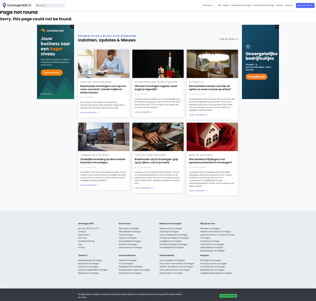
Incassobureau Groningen (212, 266)
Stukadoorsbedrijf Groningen (173, 244)
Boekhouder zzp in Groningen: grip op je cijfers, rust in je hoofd (156, 160)
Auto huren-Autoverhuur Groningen (176, 263)
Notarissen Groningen (88, 263)
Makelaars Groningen (88, 273)
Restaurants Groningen (170, 228)
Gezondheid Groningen (130, 241)
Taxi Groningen (126, 234)
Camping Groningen (210, 241)
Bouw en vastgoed (200, 155)
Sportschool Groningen (130, 273)
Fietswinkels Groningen (130, 231)
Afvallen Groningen (128, 244)
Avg (80, 244)
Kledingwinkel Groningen (131, 266)
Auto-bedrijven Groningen (172, 260)
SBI (219, 5)
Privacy (81, 247)
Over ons (82, 237)
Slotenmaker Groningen (171, 273)
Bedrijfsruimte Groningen (212, 269)
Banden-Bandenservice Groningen (176, 266)
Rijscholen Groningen (129, 228)
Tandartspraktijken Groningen (174, 237)
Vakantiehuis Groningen (211, 247)
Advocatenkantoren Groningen (174, 269)
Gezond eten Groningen (130, 247)
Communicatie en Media (94, 155)
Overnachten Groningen (212, 244)
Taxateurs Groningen (88, 266)
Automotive (196, 82)
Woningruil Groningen (210, 260)
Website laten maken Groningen (134, 269)
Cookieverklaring (86, 241)
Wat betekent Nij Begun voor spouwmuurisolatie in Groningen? (210, 160)
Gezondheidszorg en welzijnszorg (156, 82)
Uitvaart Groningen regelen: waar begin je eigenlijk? (156, 87)
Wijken (226, 5)
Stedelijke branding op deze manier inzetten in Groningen (103, 160)
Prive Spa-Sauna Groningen (213, 263)
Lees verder (88, 112)
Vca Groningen (126, 263)
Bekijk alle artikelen (228, 39)
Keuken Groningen (128, 260)
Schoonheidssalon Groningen (173, 234)
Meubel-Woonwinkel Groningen (215, 231)
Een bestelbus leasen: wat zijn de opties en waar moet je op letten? (210, 87)
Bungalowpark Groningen (212, 250)
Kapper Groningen (128, 237)
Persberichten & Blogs (263, 5)
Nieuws (279, 5)
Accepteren (228, 296)
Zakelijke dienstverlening (95, 82)
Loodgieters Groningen (170, 241)
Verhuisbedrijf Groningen (171, 247)
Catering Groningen (169, 231)
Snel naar (207, 5)
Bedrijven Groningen (241, 5)
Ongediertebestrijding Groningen (216, 273)
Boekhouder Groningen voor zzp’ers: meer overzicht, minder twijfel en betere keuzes (103, 89)
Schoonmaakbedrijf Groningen (93, 269)
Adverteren (305, 5)
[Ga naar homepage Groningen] (16, 5)
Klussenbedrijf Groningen (90, 260)
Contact (289, 5)
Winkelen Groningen (210, 228)
